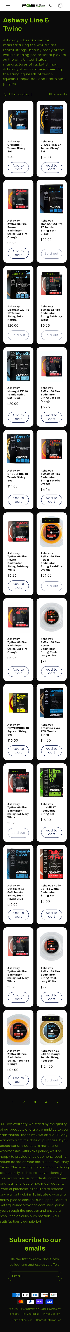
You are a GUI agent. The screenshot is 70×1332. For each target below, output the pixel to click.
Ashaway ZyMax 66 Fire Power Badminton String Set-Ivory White (18, 561)
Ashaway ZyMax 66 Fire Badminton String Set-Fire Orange (51, 395)
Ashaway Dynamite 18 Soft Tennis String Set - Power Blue (15, 892)
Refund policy (31, 1313)
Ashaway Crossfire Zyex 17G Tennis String (50, 729)
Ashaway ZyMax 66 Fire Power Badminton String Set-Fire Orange (17, 229)
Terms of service (22, 1320)
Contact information (48, 1320)
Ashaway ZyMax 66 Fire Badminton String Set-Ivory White (18, 975)
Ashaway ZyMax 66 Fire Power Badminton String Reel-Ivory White (50, 647)
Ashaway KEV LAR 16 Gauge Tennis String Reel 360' (50, 1055)
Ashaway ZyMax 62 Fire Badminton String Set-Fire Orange (51, 477)
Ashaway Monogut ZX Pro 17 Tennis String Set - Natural (18, 313)
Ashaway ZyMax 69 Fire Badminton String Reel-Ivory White (50, 975)
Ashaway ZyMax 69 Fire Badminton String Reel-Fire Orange (18, 1057)
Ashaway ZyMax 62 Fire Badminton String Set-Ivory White (51, 313)
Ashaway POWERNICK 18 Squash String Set (18, 729)
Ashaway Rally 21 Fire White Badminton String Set (51, 890)
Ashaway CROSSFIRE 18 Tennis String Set (17, 475)
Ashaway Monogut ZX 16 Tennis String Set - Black (17, 393)
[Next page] (56, 1102)
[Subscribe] (57, 1276)
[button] (8, 5)
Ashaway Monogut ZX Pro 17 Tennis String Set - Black (51, 227)
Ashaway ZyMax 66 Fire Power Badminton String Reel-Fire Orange (51, 561)
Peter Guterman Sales (33, 1309)
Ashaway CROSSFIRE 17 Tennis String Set (51, 146)
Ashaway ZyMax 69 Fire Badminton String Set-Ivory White (18, 811)
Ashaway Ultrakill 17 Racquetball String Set (49, 809)
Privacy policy (51, 1313)
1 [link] (12, 1102)
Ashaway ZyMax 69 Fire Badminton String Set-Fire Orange (17, 646)
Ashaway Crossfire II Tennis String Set (16, 146)
